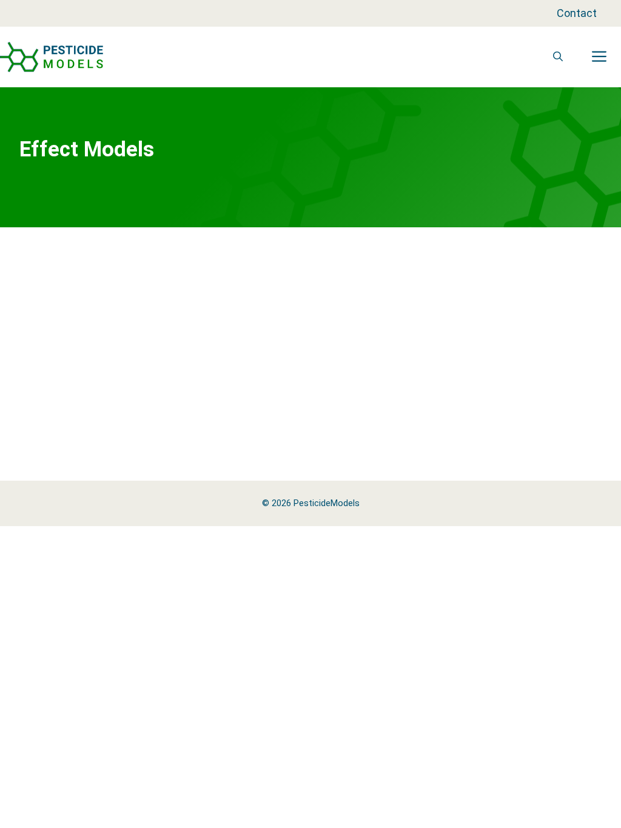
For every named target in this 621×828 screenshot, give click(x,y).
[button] (558, 57)
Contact (577, 13)
